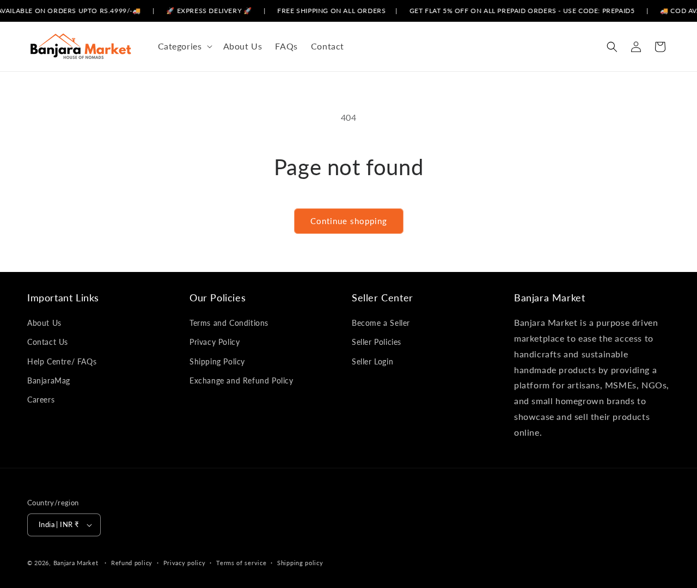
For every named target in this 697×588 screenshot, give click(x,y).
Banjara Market (76, 562)
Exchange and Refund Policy (241, 380)
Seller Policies (376, 341)
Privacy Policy (214, 341)
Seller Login (372, 361)
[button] (184, 46)
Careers (40, 399)
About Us (44, 322)
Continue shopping (348, 221)
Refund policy (131, 562)
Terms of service (241, 562)
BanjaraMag (48, 380)
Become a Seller (381, 322)
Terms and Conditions (228, 322)
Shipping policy (300, 562)
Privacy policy (184, 562)
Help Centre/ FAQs (61, 361)
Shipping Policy (217, 361)
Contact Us (47, 341)
